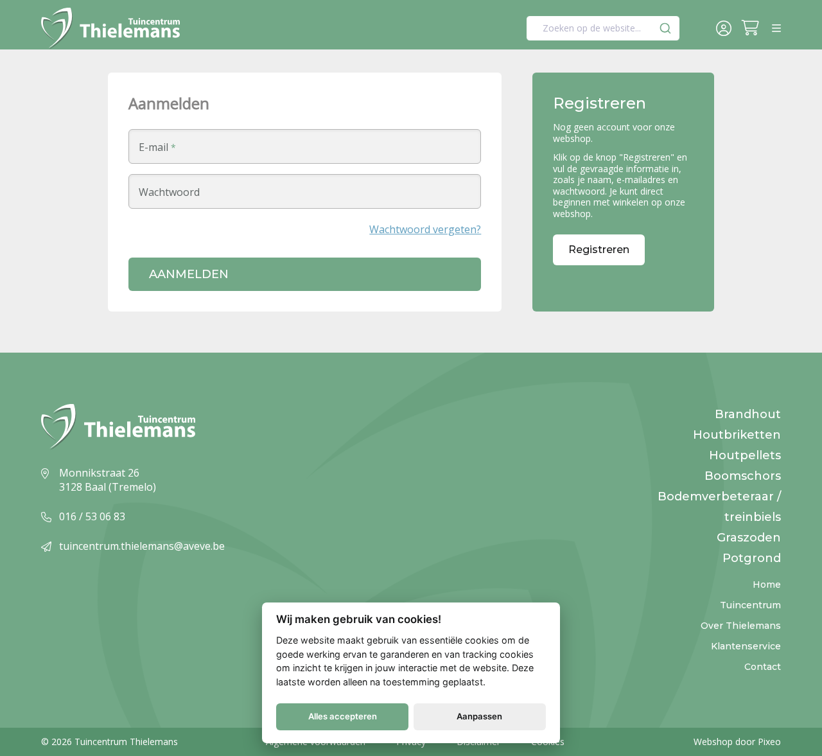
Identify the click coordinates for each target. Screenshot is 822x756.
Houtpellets (745, 455)
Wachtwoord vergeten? (425, 229)
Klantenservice (746, 646)
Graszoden (749, 538)
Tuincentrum (750, 605)
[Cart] (753, 29)
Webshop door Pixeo (737, 741)
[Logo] (110, 28)
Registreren (598, 249)
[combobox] (603, 28)
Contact (762, 666)
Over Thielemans (741, 625)
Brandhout (748, 414)
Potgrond (751, 558)
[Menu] (776, 28)
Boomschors (742, 476)
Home (767, 584)
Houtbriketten (737, 435)
